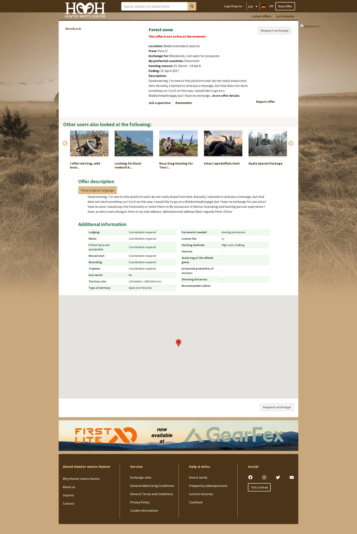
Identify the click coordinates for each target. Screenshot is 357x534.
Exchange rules (140, 477)
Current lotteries (201, 494)
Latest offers (261, 16)
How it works (198, 477)
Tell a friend (259, 487)
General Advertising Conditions (152, 486)
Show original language (97, 190)
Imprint (68, 495)
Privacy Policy (140, 502)
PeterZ (163, 51)
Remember (183, 103)
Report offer (265, 101)
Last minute (285, 16)
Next (291, 143)
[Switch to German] (264, 5)
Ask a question (160, 103)
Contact (68, 503)
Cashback (195, 502)
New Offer (285, 6)
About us (69, 487)
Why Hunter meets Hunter (81, 479)
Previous (65, 143)
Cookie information (144, 510)
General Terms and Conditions (151, 494)
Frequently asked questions (208, 486)
